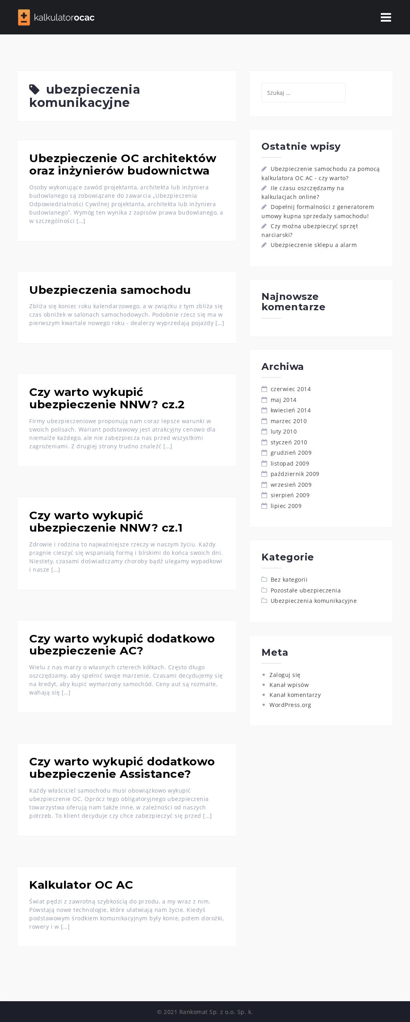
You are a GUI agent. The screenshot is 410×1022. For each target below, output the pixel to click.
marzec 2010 (289, 421)
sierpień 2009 (290, 495)
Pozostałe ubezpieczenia (306, 590)
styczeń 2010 (289, 442)
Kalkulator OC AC (81, 884)
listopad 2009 (290, 463)
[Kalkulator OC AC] (57, 16)
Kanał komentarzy (295, 695)
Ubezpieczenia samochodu (110, 290)
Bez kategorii (289, 579)
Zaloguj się (285, 675)
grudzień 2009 (291, 452)
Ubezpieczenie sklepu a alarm (314, 245)
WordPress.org (290, 705)
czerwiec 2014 (291, 389)
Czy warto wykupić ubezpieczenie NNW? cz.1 (106, 521)
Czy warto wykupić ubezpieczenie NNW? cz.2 (107, 398)
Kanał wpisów (289, 685)
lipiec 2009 (286, 506)
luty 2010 (284, 431)
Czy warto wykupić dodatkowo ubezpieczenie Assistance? (122, 768)
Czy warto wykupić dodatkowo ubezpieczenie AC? (122, 645)
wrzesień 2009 (291, 484)
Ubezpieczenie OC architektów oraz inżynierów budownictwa (122, 164)
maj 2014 (284, 400)
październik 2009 (295, 474)
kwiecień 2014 (291, 410)
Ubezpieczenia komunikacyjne (314, 600)
